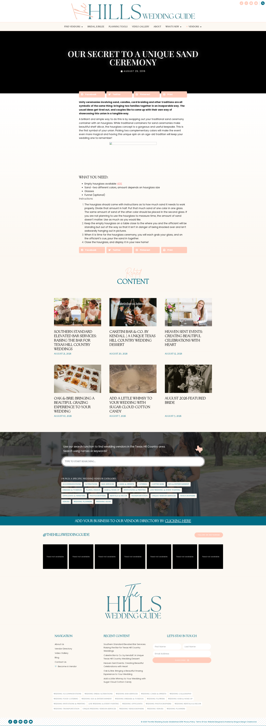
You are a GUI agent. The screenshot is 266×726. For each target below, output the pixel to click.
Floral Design (93, 490)
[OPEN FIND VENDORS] (82, 27)
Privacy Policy (189, 722)
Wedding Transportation (66, 709)
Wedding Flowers (156, 699)
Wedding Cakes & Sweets (153, 694)
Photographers (98, 496)
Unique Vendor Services (164, 496)
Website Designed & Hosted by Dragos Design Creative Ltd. (232, 722)
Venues (66, 502)
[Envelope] (31, 722)
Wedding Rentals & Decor (188, 704)
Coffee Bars (158, 484)
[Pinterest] (256, 3)
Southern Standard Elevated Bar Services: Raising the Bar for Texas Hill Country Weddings (75, 340)
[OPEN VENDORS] (201, 27)
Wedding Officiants (132, 704)
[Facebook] (251, 3)
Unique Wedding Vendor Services (99, 709)
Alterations (91, 484)
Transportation (139, 496)
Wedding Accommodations (67, 694)
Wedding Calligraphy (180, 694)
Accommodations (72, 484)
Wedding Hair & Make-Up (180, 699)
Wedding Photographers (158, 704)
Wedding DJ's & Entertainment (97, 699)
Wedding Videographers (131, 709)
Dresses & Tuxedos (72, 490)
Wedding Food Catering (66, 699)
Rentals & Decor (118, 496)
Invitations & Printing (135, 490)
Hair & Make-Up (112, 490)
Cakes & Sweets (126, 484)
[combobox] (133, 461)
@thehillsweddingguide (66, 535)
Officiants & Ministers (74, 496)
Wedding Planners (83, 502)
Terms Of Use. (201, 722)
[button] (92, 94)
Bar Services (108, 484)
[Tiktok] (241, 3)
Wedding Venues (155, 709)
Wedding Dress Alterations (99, 694)
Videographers (187, 496)
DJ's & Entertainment (178, 484)
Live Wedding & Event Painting (165, 490)
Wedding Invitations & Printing (69, 704)
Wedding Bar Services (127, 694)
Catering (143, 484)
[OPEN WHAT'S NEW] (181, 27)
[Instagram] (246, 3)
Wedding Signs (103, 502)
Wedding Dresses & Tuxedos (129, 699)
